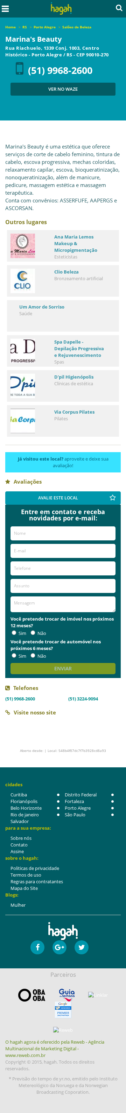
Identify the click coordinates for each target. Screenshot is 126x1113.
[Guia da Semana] (67, 995)
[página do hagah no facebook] (37, 947)
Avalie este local (58, 498)
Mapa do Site (24, 888)
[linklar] (98, 995)
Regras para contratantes (36, 881)
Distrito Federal (81, 794)
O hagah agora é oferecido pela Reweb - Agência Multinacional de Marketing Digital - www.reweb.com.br (54, 1048)
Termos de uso (25, 875)
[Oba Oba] (32, 995)
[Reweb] (63, 1030)
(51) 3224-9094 (83, 699)
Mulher (18, 905)
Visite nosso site (35, 712)
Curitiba (18, 794)
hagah (61, 8)
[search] (119, 8)
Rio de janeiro (24, 814)
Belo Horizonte (26, 808)
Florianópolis (23, 801)
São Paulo (75, 814)
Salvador (19, 821)
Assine (17, 851)
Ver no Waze (63, 89)
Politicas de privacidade (34, 868)
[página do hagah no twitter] (82, 947)
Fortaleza (74, 801)
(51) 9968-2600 (60, 70)
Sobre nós (20, 838)
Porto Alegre (78, 808)
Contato (19, 845)
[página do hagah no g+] (59, 947)
